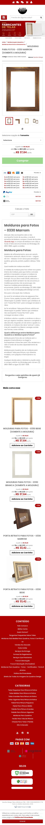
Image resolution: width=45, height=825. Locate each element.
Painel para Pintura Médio (22, 706)
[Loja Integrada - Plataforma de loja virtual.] (23, 807)
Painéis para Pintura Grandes (23, 709)
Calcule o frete (22, 209)
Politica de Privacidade (22, 673)
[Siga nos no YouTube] (17, 732)
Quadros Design (38, 57)
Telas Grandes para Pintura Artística (22, 696)
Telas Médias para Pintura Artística (22, 693)
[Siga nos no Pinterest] (27, 732)
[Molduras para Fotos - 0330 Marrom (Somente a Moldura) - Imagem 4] (35, 121)
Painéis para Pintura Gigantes (22, 712)
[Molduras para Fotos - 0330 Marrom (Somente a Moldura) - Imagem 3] (27, 121)
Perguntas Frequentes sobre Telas (22, 635)
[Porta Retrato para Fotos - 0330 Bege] (22, 583)
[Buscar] (41, 17)
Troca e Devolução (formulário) (22, 664)
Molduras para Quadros (16, 42)
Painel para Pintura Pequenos (22, 703)
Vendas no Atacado (22, 645)
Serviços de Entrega (22, 651)
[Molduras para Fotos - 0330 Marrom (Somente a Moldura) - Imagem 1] (9, 121)
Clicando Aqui (9, 242)
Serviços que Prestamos (22, 657)
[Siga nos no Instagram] (22, 732)
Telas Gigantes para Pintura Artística (22, 700)
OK (31, 214)
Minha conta (22, 629)
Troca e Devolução (22, 661)
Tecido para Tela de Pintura (22, 719)
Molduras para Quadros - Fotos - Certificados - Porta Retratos (22, 668)
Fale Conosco (22, 626)
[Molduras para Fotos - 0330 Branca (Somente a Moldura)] (22, 475)
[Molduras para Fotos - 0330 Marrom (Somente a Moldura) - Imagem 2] (18, 121)
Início (4, 42)
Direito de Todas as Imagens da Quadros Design (22, 676)
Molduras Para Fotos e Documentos (14, 44)
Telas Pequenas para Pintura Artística (22, 690)
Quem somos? (22, 632)
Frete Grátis (22, 648)
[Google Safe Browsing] (22, 781)
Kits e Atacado (22, 725)
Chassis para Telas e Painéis (22, 722)
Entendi (22, 821)
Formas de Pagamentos (22, 654)
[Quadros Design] (22, 9)
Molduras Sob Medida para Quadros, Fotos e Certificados (22, 640)
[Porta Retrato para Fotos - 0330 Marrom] (22, 529)
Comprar (22, 160)
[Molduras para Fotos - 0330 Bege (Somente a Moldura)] (22, 422)
